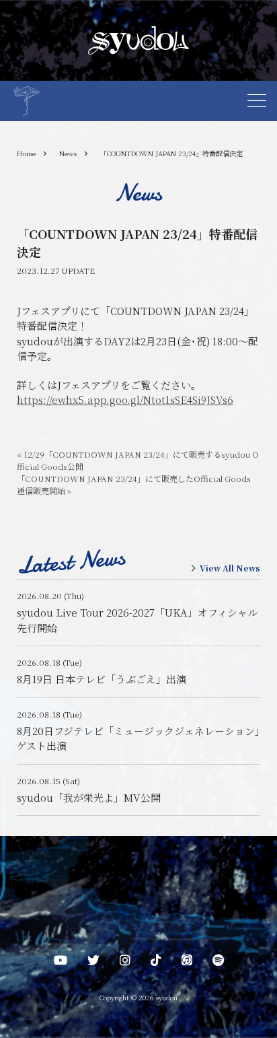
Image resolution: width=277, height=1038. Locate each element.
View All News (230, 568)
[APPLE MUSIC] (187, 962)
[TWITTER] (93, 962)
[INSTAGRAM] (125, 962)
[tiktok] (156, 962)
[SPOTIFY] (218, 962)
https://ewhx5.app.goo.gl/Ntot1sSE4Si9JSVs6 (125, 399)
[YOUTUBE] (60, 962)
